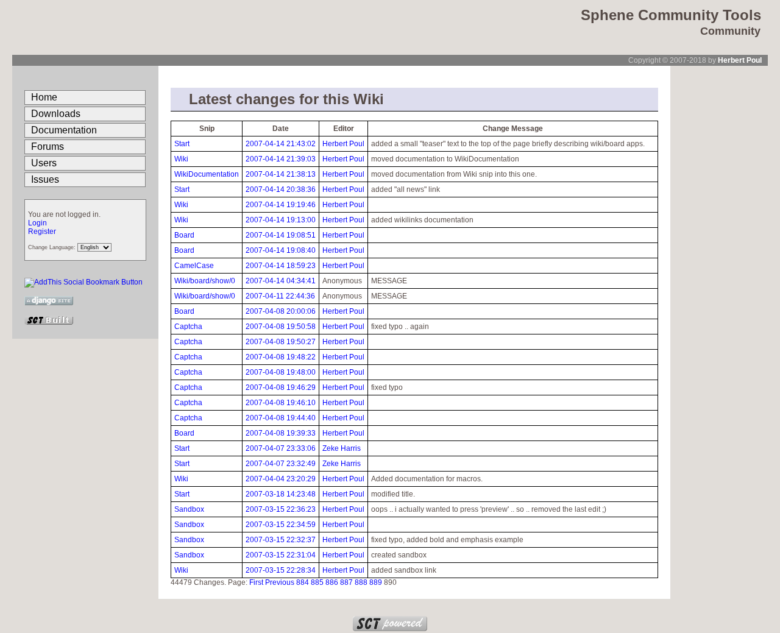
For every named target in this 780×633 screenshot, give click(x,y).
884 (302, 582)
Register (42, 231)
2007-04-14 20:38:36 (281, 189)
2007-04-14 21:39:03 (281, 159)
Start (182, 144)
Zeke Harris (341, 448)
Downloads (55, 113)
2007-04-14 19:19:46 (281, 204)
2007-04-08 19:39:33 (281, 433)
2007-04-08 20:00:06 (281, 311)
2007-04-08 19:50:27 (281, 342)
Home (44, 97)
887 (346, 582)
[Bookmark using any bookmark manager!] (83, 282)
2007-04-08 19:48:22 (281, 357)
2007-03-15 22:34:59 (281, 524)
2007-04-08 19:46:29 (281, 387)
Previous (279, 582)
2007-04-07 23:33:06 (281, 448)
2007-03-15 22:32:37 (281, 540)
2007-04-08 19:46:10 (281, 402)
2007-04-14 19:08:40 (281, 250)
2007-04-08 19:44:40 (281, 418)
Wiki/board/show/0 (204, 281)
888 (361, 582)
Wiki (181, 159)
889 (375, 582)
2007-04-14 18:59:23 (281, 265)
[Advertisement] (719, 248)
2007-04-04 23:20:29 (281, 479)
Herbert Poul (740, 60)
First (256, 582)
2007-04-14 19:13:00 (281, 220)
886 (331, 582)
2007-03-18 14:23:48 (281, 494)
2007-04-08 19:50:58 (281, 326)
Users (44, 163)
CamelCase (194, 265)
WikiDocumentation (206, 174)
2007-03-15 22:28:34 (281, 570)
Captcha (188, 326)
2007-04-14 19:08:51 (281, 235)
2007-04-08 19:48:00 (281, 372)
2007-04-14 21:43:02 (281, 144)
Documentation (64, 130)
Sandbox (189, 509)
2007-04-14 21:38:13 (281, 174)
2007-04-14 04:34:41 (281, 281)
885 (317, 582)
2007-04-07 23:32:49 (281, 463)
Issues (45, 179)
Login (37, 223)
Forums (47, 146)
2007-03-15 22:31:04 (281, 555)
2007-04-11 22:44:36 (280, 296)
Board (184, 235)
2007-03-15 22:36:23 (281, 509)
